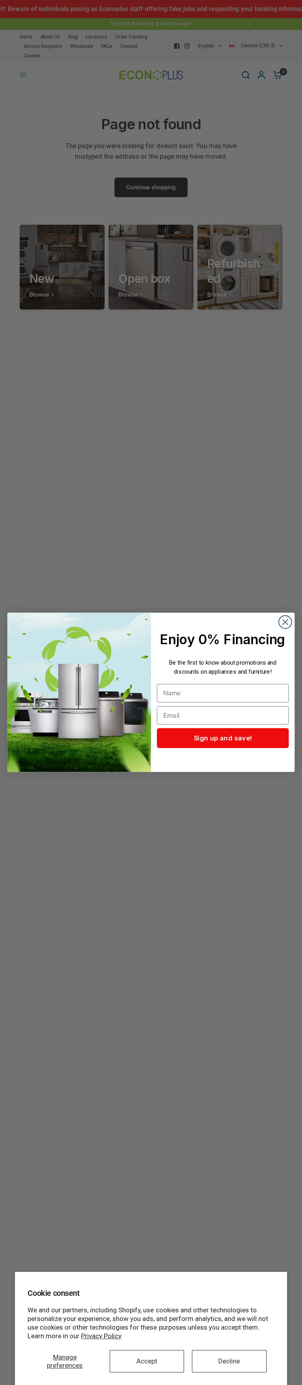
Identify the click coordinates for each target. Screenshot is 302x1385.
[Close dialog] (285, 622)
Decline (229, 1361)
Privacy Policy (101, 1336)
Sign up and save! (223, 738)
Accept (146, 1361)
